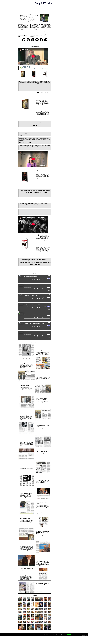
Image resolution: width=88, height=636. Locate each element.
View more (37, 635)
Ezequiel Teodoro (44, 3)
